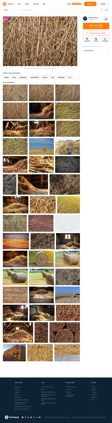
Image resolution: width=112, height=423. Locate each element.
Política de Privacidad (87, 417)
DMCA (43, 389)
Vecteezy (17, 389)
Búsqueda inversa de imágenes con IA (21, 403)
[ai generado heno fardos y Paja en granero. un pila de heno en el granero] (15, 313)
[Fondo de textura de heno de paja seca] (68, 313)
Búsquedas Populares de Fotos (48, 399)
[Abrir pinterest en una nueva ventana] (31, 417)
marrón (45, 77)
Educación (18, 397)
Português (94, 392)
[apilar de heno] (41, 146)
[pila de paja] (41, 164)
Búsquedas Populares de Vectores (48, 395)
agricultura (23, 77)
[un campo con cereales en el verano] (67, 295)
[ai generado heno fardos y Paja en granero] (42, 313)
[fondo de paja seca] (67, 164)
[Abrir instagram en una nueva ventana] (25, 417)
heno (14, 77)
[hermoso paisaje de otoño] (16, 241)
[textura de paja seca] (40, 352)
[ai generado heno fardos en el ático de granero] (42, 129)
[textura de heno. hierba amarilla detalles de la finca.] (67, 111)
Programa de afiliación (48, 392)
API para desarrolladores (22, 400)
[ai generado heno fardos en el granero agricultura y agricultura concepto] (33, 184)
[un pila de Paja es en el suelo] (15, 204)
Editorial (36, 4)
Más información (88, 50)
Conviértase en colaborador (70, 395)
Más (44, 4)
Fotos (19, 4)
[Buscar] (102, 10)
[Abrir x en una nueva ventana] (37, 417)
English (93, 387)
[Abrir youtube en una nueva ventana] (39, 417)
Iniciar (103, 4)
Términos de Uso (76, 417)
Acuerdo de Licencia (47, 387)
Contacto (68, 389)
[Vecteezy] (4, 4)
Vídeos (27, 4)
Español (93, 389)
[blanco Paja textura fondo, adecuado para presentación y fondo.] (67, 223)
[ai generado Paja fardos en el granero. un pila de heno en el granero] (68, 241)
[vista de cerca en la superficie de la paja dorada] (43, 204)
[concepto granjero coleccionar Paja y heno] (14, 352)
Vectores (10, 4)
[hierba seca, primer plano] (42, 241)
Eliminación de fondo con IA (23, 406)
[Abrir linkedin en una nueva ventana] (28, 417)
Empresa (17, 394)
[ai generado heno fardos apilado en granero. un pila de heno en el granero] (15, 129)
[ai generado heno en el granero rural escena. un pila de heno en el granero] (41, 111)
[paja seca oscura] (64, 184)
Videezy (17, 392)
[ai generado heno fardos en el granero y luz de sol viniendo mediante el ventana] (15, 164)
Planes (69, 4)
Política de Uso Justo (100, 417)
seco (52, 77)
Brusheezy (18, 387)
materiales (61, 77)
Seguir (106, 19)
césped (6, 77)
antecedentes (35, 77)
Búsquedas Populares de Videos (48, 403)
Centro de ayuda (71, 387)
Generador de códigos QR (22, 409)
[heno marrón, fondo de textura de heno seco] (15, 93)
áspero (70, 77)
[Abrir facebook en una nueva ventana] (22, 417)
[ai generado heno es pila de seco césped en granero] (18, 332)
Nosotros (68, 392)
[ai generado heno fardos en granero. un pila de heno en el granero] (41, 295)
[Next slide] (77, 77)
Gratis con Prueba (96, 26)
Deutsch (93, 394)
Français (93, 397)
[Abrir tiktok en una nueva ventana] (34, 417)
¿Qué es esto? (100, 46)
